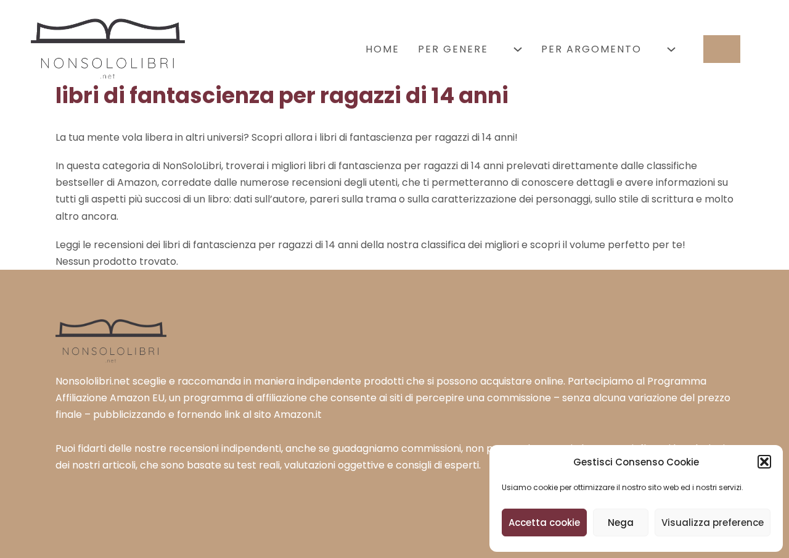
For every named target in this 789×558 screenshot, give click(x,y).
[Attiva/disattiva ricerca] (721, 49)
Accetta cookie (544, 522)
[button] (764, 462)
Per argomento (591, 49)
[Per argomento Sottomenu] (671, 49)
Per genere (453, 49)
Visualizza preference (712, 522)
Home (382, 49)
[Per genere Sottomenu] (518, 49)
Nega (621, 522)
